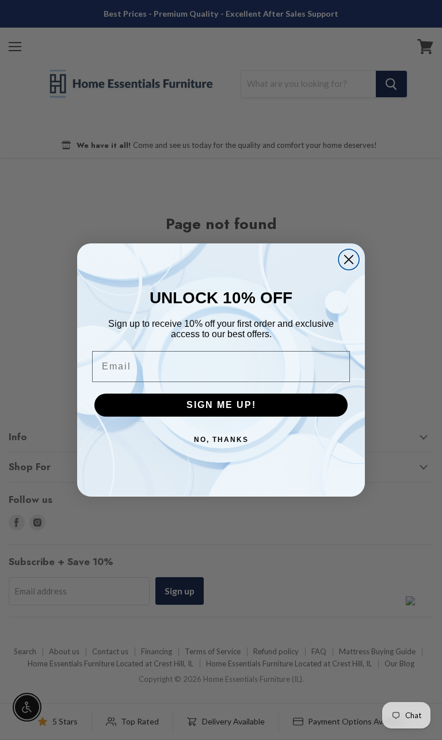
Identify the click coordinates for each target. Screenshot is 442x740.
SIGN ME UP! (221, 405)
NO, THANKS (221, 440)
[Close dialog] (348, 259)
